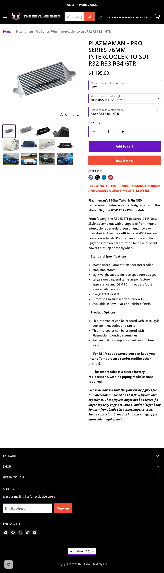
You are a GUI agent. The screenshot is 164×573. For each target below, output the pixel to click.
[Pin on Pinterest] (110, 177)
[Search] (89, 16)
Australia (80, 551)
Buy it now (124, 161)
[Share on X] (97, 177)
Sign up (63, 508)
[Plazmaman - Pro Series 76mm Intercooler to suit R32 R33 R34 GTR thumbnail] (9, 131)
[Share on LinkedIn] (104, 177)
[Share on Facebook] (90, 177)
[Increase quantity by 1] (122, 131)
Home (7, 31)
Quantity (94, 122)
